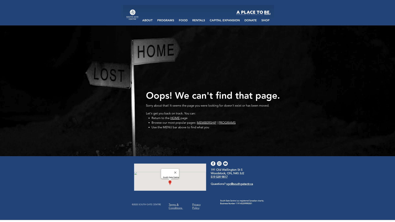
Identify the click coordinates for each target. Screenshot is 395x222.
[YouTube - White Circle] (225, 163)
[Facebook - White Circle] (213, 163)
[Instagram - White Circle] (219, 163)
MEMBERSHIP (206, 122)
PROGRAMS (227, 122)
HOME (175, 118)
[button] (183, 20)
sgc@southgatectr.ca (239, 184)
